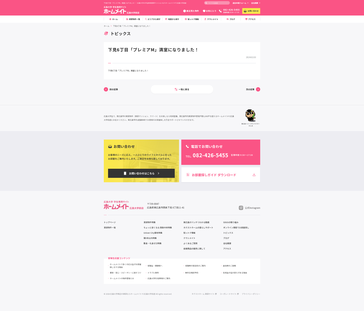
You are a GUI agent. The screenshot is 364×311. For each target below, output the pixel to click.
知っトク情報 (189, 232)
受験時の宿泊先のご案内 (195, 265)
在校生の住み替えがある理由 (235, 272)
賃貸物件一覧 (110, 227)
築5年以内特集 (150, 238)
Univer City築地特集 (153, 232)
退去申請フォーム (239, 3)
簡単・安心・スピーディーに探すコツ (125, 272)
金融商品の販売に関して (194, 248)
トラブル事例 (153, 272)
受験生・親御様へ (155, 265)
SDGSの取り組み (230, 222)
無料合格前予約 (191, 272)
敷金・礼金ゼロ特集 (153, 243)
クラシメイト (189, 238)
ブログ (226, 238)
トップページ (110, 222)
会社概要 (254, 3)
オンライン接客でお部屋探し (236, 227)
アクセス (227, 248)
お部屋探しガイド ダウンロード (214, 174)
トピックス (228, 232)
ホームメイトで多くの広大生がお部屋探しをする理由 (125, 265)
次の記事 (250, 89)
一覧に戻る (184, 89)
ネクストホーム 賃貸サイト (203, 294)
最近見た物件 (192, 10)
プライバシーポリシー (251, 294)
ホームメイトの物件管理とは (122, 278)
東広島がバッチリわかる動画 (196, 222)
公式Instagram (252, 207)
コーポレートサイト (228, 294)
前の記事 (113, 89)
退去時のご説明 (229, 265)
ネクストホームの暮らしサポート (198, 227)
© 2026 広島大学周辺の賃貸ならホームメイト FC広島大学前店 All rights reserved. (138, 294)
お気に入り (211, 10)
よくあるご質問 (190, 243)
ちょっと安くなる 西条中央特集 (158, 227)
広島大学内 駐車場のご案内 (159, 278)
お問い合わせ (253, 11)
